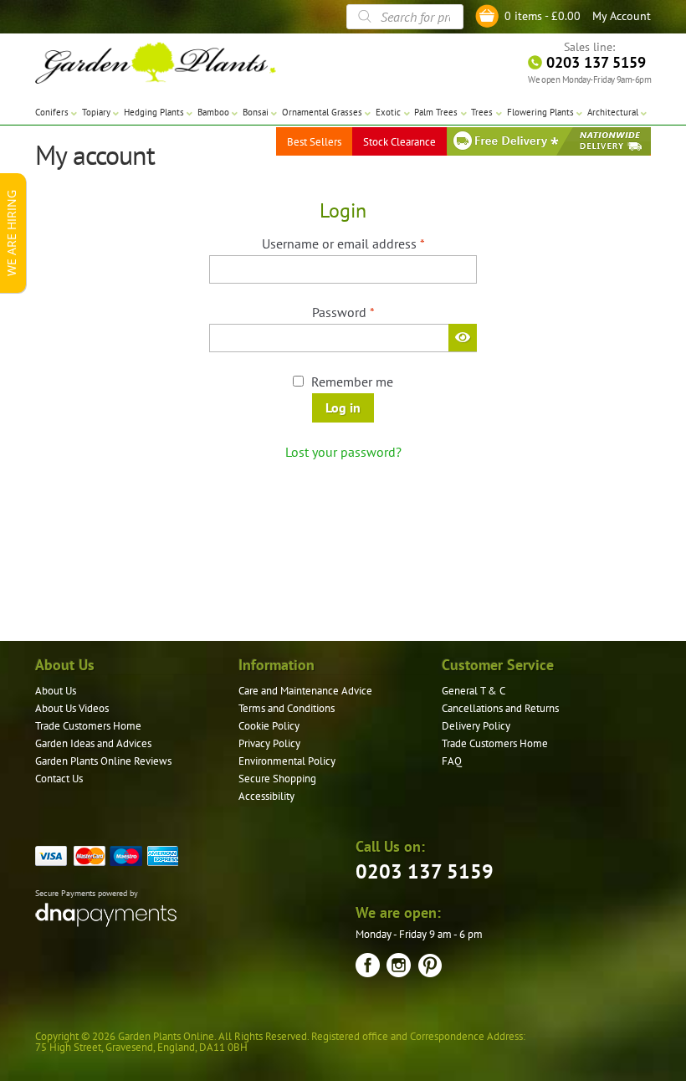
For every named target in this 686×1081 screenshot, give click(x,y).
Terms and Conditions (286, 708)
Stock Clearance (399, 142)
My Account (621, 15)
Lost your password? (343, 451)
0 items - (542, 15)
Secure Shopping (277, 778)
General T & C (473, 691)
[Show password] (462, 337)
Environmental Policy (286, 761)
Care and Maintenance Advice (305, 691)
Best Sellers (314, 142)
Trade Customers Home (88, 726)
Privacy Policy (269, 743)
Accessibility (266, 796)
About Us (55, 691)
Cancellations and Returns (500, 708)
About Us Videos (72, 708)
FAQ (452, 761)
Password (368, 311)
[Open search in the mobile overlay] (404, 16)
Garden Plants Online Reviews (103, 761)
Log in (343, 407)
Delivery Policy (476, 726)
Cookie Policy (268, 726)
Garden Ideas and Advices (93, 743)
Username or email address (368, 243)
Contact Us (59, 778)
